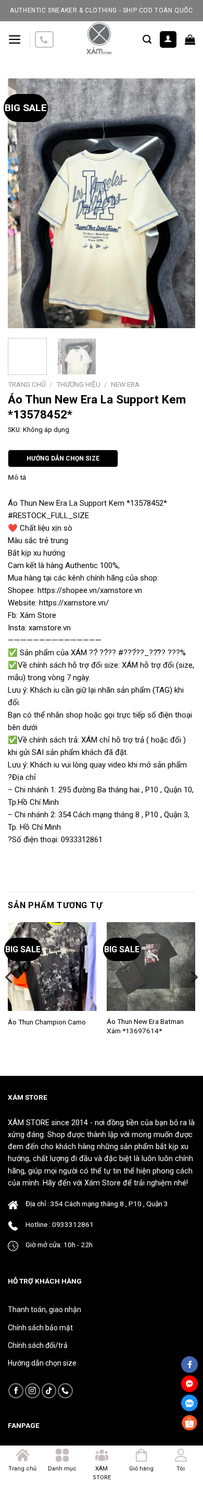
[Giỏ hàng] (190, 39)
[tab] (101, 477)
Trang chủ (27, 384)
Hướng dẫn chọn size (42, 1363)
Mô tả (17, 477)
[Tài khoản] (168, 39)
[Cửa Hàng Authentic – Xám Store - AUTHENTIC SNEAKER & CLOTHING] (98, 39)
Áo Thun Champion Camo (47, 1022)
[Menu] (15, 39)
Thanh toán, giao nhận (44, 1309)
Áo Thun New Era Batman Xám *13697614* (145, 1026)
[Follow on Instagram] (32, 1390)
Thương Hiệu (78, 384)
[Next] (178, 203)
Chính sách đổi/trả (38, 1345)
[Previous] (24, 203)
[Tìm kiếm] (147, 39)
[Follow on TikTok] (49, 1390)
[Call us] (44, 39)
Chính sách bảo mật (40, 1328)
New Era (125, 384)
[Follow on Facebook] (15, 1390)
